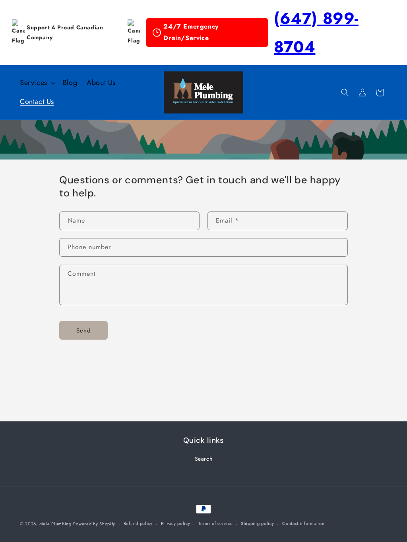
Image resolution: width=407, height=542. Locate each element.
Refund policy (138, 523)
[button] (36, 82)
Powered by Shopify (94, 524)
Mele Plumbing (55, 524)
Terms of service (215, 523)
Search (204, 459)
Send (83, 330)
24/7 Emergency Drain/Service (190, 32)
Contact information (303, 523)
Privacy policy (175, 523)
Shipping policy (257, 523)
